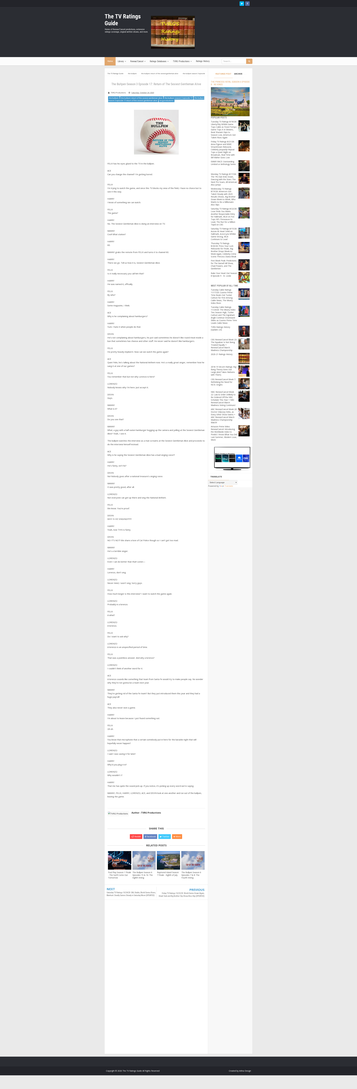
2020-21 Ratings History (221, 354)
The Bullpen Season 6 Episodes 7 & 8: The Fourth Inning (191, 875)
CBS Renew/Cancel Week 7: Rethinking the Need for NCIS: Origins (223, 382)
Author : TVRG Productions (146, 812)
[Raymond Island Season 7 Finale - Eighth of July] (168, 860)
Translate (229, 486)
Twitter (165, 836)
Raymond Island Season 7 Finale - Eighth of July (168, 873)
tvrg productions (166, 100)
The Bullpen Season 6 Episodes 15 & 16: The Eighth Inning (142, 875)
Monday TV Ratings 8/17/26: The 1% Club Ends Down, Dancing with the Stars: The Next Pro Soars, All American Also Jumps (224, 179)
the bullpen (114, 98)
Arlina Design (245, 1070)
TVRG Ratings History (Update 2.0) (220, 328)
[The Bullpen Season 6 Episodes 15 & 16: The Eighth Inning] (144, 860)
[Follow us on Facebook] (247, 3)
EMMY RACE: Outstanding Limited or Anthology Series (223, 162)
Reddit (137, 836)
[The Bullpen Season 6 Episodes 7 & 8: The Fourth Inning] (193, 860)
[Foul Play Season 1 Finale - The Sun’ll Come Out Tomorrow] (119, 860)
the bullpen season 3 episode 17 (178, 98)
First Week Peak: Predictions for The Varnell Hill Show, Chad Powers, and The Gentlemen (223, 264)
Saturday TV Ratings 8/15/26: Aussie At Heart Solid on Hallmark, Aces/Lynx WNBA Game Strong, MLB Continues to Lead (224, 234)
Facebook (151, 836)
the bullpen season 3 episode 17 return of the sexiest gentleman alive (156, 99)
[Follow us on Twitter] (242, 3)
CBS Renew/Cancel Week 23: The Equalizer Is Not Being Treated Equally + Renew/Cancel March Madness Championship (224, 345)
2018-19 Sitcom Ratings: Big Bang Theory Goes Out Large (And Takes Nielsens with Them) (223, 370)
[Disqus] (156, 942)
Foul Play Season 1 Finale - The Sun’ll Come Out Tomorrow (119, 875)
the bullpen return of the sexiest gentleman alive (141, 98)
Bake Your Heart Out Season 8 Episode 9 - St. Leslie (224, 274)
